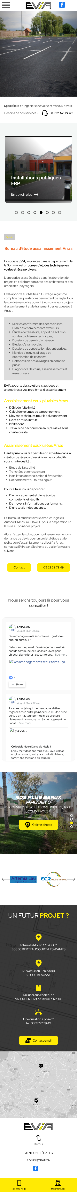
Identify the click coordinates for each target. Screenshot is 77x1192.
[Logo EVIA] (38, 6)
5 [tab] (41, 212)
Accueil (9, 237)
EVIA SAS (23, 627)
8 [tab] (59, 212)
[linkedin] (70, 7)
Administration (38, 1160)
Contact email (42, 1040)
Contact (19, 567)
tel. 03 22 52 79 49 (38, 1023)
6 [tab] (47, 212)
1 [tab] (16, 212)
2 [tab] (22, 212)
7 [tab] (53, 212)
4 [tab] (34, 212)
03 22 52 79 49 (62, 113)
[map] (38, 1084)
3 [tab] (28, 212)
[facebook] (62, 7)
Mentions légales (38, 1153)
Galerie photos (42, 825)
